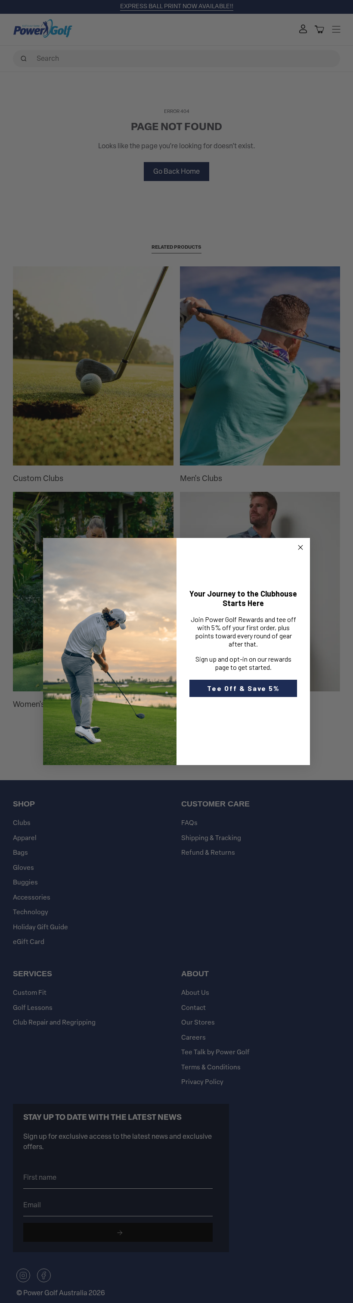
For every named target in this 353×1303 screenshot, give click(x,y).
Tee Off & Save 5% (243, 688)
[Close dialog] (300, 547)
